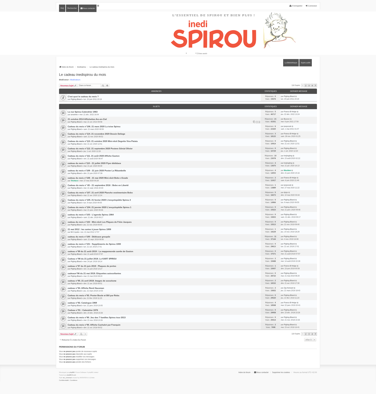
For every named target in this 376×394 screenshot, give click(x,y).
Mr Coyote (75, 232)
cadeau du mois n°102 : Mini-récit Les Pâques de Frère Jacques (100, 222)
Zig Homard (288, 288)
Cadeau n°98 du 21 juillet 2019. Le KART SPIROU (92, 259)
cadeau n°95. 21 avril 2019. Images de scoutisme (92, 281)
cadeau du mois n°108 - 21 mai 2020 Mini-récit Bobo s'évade (98, 178)
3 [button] (308, 85)
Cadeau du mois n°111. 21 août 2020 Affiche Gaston (94, 156)
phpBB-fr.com (71, 375)
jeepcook (287, 126)
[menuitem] (87, 8)
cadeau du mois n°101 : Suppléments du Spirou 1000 (94, 244)
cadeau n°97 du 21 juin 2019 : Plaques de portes (92, 266)
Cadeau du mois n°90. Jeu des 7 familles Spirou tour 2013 (97, 317)
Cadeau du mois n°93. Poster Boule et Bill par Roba (93, 295)
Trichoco (74, 181)
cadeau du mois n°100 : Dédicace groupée (89, 236)
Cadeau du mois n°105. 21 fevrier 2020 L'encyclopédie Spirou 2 (99, 200)
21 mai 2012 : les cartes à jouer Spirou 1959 (89, 229)
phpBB (71, 372)
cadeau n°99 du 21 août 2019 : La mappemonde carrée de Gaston (100, 251)
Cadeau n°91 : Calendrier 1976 (83, 310)
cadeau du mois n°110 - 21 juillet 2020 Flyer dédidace (94, 163)
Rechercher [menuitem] (72, 8)
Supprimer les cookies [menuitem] (281, 372)
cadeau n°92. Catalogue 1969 (82, 303)
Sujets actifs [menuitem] (305, 63)
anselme (74, 115)
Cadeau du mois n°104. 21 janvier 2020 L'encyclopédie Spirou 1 (99, 207)
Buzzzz (287, 119)
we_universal (67, 377)
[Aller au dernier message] (296, 96)
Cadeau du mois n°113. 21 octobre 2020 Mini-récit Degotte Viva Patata (103, 141)
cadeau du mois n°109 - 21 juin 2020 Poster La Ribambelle (97, 170)
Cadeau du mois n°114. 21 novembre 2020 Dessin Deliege (96, 134)
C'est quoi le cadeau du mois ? (83, 96)
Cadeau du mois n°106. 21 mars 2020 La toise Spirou (94, 126)
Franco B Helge (290, 112)
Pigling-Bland (76, 99)
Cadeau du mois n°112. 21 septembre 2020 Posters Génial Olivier (100, 148)
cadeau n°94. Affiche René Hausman (86, 288)
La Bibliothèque (291, 63)
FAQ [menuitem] (62, 8)
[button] (315, 85)
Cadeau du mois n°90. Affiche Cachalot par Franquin (94, 325)
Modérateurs (75, 80)
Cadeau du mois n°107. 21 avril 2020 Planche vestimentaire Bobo (100, 192)
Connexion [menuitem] (312, 6)
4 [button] (312, 85)
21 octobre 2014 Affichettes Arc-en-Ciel (87, 119)
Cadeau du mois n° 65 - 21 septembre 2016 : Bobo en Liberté (98, 185)
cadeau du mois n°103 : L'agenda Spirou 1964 (91, 214)
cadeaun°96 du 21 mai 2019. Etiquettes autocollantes (94, 273)
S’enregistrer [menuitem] (297, 6)
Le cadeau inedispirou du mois (82, 75)
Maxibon (287, 170)
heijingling (288, 156)
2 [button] (305, 85)
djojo (286, 192)
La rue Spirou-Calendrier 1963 (83, 112)
